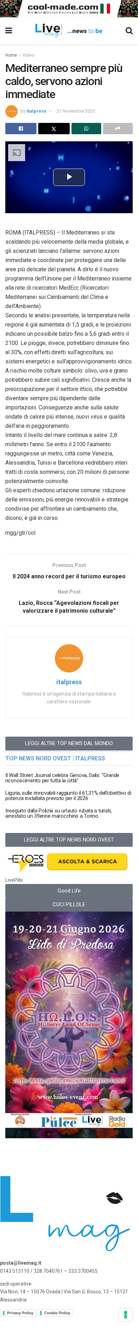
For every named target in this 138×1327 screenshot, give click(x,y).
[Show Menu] (8, 30)
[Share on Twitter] (53, 128)
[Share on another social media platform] (118, 128)
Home (11, 55)
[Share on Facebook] (20, 128)
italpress (36, 111)
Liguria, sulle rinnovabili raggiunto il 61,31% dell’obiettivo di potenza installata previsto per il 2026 (68, 795)
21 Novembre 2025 (76, 111)
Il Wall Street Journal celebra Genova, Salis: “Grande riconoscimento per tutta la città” (62, 778)
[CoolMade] (69, 8)
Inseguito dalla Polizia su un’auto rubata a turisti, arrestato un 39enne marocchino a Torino (58, 813)
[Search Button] (129, 30)
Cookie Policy (57, 1312)
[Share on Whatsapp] (86, 128)
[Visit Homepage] (68, 31)
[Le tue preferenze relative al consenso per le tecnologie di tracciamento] (125, 1314)
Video (28, 55)
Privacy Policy (20, 1312)
